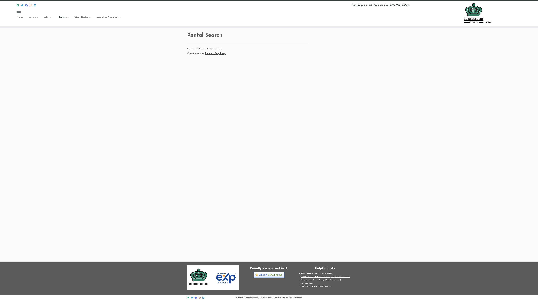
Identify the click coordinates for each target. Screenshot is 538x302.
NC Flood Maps (307, 283)
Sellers (47, 17)
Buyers (33, 17)
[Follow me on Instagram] (32, 5)
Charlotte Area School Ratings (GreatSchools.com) (321, 280)
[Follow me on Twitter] (23, 5)
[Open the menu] (19, 13)
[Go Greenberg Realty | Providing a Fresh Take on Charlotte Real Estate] (476, 13)
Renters (62, 17)
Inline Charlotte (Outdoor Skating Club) (316, 273)
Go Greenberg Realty (250, 298)
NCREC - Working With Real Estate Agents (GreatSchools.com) (325, 277)
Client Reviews (82, 17)
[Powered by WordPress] (271, 297)
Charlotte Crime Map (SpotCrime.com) (316, 286)
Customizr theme (295, 298)
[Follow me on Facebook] (27, 5)
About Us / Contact (108, 17)
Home (20, 17)
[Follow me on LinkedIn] (36, 5)
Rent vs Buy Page (215, 53)
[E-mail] (19, 5)
